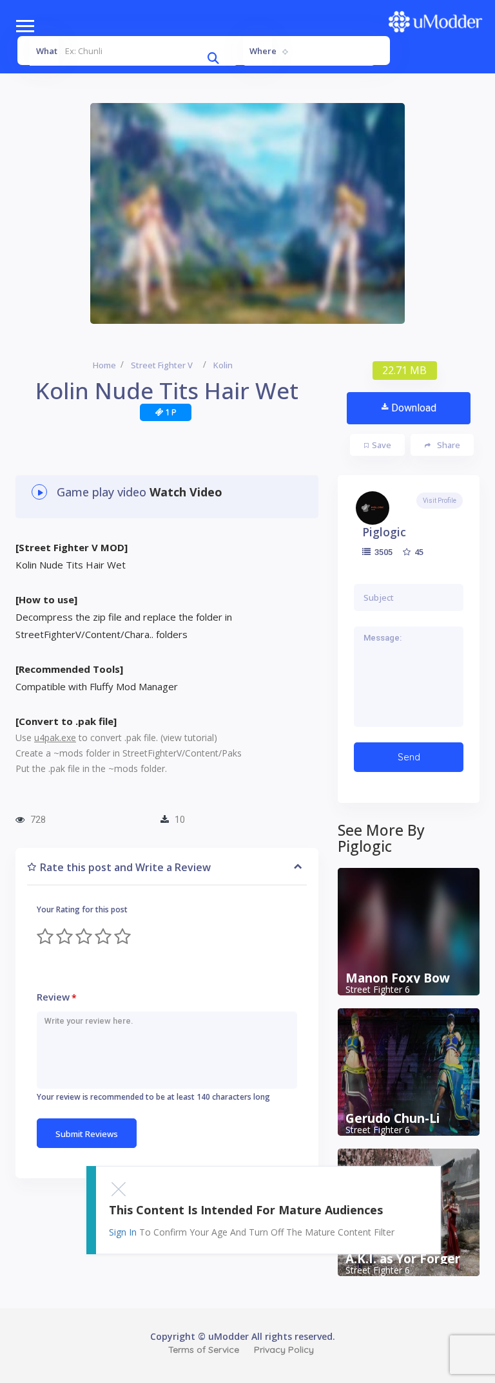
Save (381, 445)
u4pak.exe (55, 737)
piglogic (384, 532)
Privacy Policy (284, 1349)
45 (417, 552)
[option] (247, 213)
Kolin (223, 365)
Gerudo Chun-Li (392, 1118)
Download (413, 408)
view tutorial (188, 737)
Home (104, 365)
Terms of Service (203, 1349)
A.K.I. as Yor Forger (402, 1259)
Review (57, 997)
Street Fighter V (162, 365)
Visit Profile (439, 500)
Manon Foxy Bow (397, 978)
